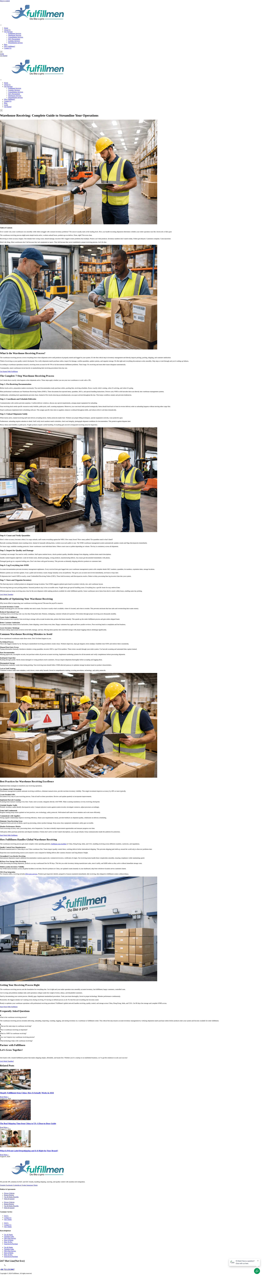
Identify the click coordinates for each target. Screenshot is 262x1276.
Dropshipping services (15, 43)
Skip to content (5, 1)
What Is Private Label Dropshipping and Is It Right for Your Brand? (29, 1151)
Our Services (8, 32)
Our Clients (8, 1219)
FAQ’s (6, 1216)
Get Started (7, 107)
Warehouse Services (14, 35)
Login (6, 105)
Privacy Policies (9, 1193)
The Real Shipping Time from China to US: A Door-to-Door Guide (28, 1123)
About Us (7, 30)
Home (6, 28)
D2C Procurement (14, 39)
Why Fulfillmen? (9, 46)
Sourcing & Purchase (11, 1244)
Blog (5, 44)
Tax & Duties (8, 1235)
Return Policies (9, 1195)
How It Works (8, 1240)
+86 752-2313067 (7, 1269)
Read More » (4, 1097)
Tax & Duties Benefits (11, 1197)
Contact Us (7, 48)
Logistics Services (14, 41)
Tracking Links (9, 1236)
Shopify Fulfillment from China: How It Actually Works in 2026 (27, 1093)
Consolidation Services (15, 37)
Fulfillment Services (14, 33)
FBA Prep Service (10, 1238)
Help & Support (9, 1199)
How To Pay (8, 1242)
